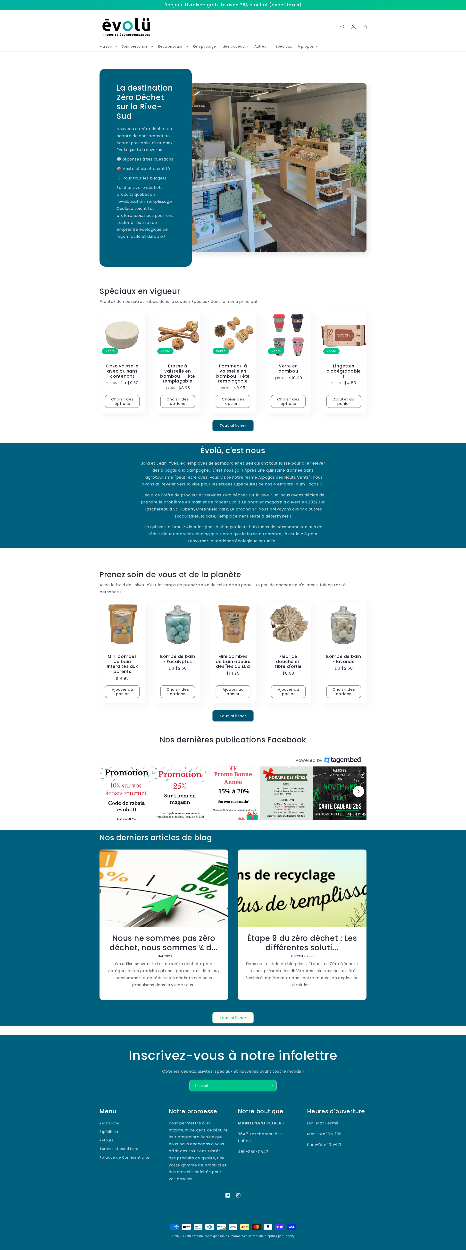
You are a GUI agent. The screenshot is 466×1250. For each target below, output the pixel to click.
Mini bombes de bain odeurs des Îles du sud (233, 661)
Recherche (109, 1123)
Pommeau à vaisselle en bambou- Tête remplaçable (233, 374)
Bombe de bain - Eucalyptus (177, 659)
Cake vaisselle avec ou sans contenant (122, 371)
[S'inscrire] (271, 1085)
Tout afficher (233, 425)
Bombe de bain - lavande (343, 659)
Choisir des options (122, 401)
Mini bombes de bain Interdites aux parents (122, 664)
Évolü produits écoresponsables (206, 1236)
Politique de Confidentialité (125, 1157)
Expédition (109, 1131)
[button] (108, 46)
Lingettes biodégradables (343, 371)
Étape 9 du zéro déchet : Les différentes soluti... (302, 943)
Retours (106, 1140)
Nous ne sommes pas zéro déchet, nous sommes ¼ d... (164, 943)
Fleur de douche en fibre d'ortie (288, 661)
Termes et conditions (119, 1148)
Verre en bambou (288, 369)
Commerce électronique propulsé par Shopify (262, 1236)
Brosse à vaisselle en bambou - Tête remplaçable (177, 374)
